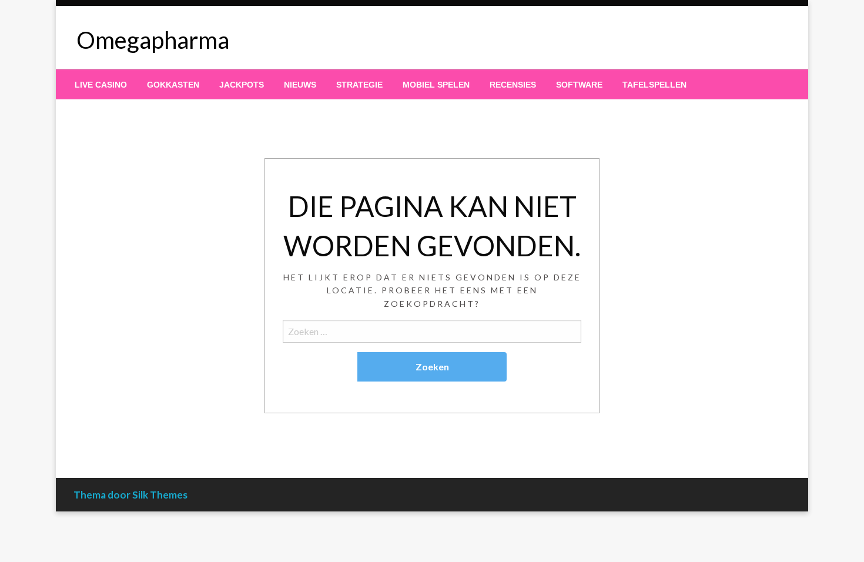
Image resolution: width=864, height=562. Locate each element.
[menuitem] (101, 84)
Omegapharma (152, 40)
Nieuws (300, 84)
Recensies (513, 84)
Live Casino (101, 84)
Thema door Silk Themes (130, 495)
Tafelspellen (654, 84)
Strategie (359, 84)
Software (579, 84)
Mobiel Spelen (436, 84)
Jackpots (241, 84)
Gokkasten (173, 84)
